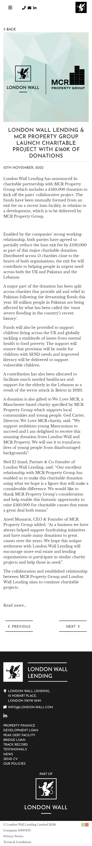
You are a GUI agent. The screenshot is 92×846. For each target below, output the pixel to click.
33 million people (29, 302)
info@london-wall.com (30, 707)
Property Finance (19, 725)
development (18, 211)
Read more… (14, 605)
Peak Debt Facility (19, 735)
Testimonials (15, 749)
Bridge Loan (14, 740)
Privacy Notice (13, 836)
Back (11, 29)
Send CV (10, 759)
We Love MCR (65, 399)
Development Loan (20, 730)
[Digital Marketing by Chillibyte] (85, 824)
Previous (21, 627)
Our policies (14, 764)
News (8, 754)
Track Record (15, 744)
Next (71, 627)
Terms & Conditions (17, 842)
